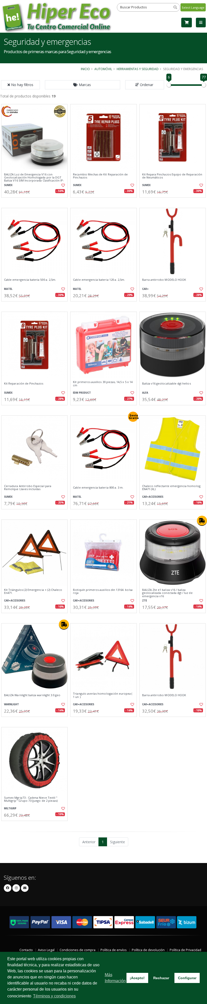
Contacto (26, 950)
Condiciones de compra (77, 950)
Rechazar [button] (161, 978)
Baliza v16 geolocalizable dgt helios (166, 383)
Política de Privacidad (185, 950)
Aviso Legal (46, 950)
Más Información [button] (115, 978)
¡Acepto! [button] (137, 978)
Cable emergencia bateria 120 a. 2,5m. (99, 279)
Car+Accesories (152, 496)
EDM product (82, 392)
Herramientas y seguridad (138, 69)
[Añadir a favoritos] (62, 185)
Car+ (145, 289)
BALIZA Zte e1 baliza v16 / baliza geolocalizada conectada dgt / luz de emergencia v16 (167, 593)
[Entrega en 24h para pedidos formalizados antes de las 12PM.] (202, 521)
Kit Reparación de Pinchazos (23, 383)
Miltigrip (10, 808)
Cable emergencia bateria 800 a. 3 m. (98, 487)
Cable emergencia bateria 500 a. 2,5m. (30, 279)
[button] (82, 84)
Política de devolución (148, 950)
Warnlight (11, 704)
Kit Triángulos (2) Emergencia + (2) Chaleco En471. (33, 591)
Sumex (8, 185)
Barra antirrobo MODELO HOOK (164, 279)
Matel (8, 289)
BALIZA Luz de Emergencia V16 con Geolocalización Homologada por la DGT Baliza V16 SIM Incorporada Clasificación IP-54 (34, 179)
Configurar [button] (187, 978)
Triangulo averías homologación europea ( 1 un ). (102, 695)
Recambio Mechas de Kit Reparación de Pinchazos (100, 176)
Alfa (145, 392)
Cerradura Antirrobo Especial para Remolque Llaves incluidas (27, 488)
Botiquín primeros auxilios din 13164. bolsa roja (102, 591)
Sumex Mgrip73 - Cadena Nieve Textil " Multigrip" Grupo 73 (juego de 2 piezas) (31, 799)
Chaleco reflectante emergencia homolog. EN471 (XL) (171, 488)
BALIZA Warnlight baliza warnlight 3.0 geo (32, 695)
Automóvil (103, 69)
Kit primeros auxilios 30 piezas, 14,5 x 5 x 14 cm (103, 383)
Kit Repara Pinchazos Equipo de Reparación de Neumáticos (172, 176)
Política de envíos (113, 950)
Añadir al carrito (36, 202)
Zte (144, 600)
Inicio (85, 69)
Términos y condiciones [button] (54, 996)
